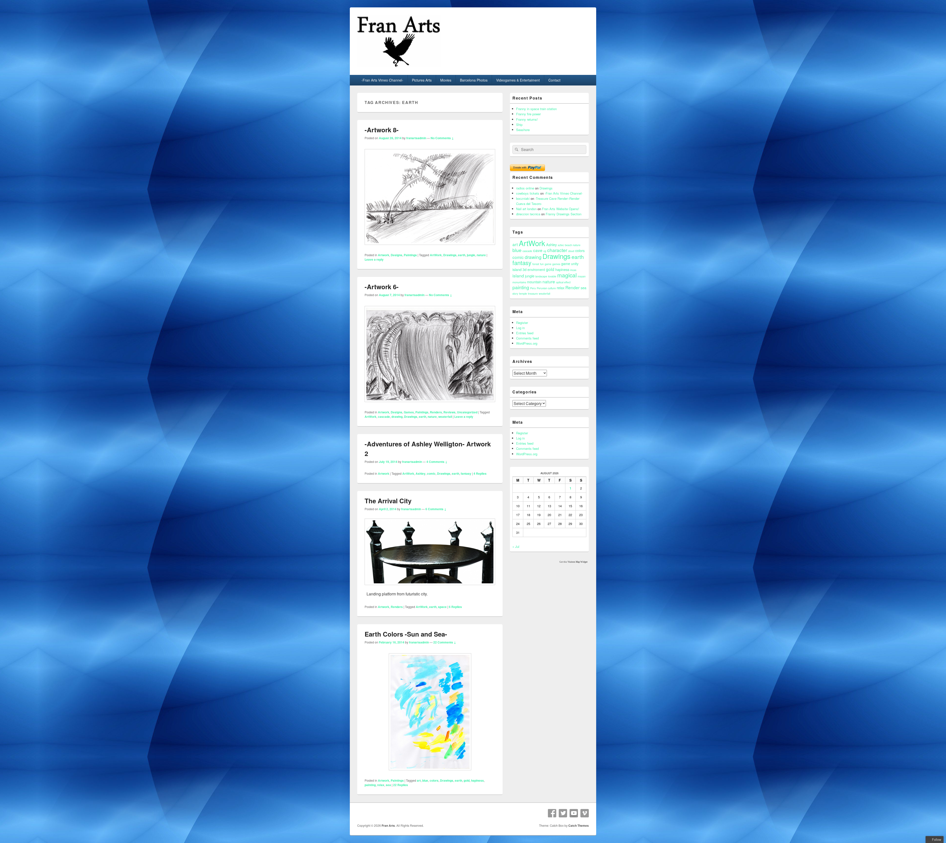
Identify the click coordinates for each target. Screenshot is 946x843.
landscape (541, 276)
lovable (552, 276)
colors (434, 780)
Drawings (449, 255)
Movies (445, 80)
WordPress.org (526, 343)
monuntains (519, 282)
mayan (582, 276)
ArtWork (436, 255)
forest (535, 264)
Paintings (410, 255)
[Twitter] (563, 813)
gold (467, 780)
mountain (534, 281)
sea (388, 785)
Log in (520, 327)
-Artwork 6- (382, 286)
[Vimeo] (584, 813)
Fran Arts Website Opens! (560, 208)
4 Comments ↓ (436, 461)
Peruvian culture (546, 288)
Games (409, 412)
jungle (471, 255)
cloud (571, 251)
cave (537, 250)
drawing (397, 416)
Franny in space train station (536, 108)
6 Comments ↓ (435, 509)
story (515, 293)
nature (481, 255)
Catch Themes (578, 825)
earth (461, 255)
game (548, 264)
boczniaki (523, 198)
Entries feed (524, 333)
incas (573, 270)
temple (523, 293)
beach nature (572, 245)
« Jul (515, 546)
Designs (396, 255)
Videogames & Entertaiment (518, 80)
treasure (533, 293)
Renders (436, 412)
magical (567, 275)
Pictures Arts (422, 80)
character (557, 250)
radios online (525, 188)
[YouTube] (574, 813)
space (442, 607)
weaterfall (445, 416)
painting (370, 785)
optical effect (563, 282)
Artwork (383, 255)
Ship (519, 124)
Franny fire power (528, 114)
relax (380, 785)
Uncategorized (467, 412)
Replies (480, 473)
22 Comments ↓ (444, 642)
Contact (554, 80)
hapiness (477, 780)
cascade (384, 416)
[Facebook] (552, 813)
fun (542, 264)
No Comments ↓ (442, 138)
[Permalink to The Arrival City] (430, 587)
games (556, 264)
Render (572, 287)
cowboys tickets (527, 193)
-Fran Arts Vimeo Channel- (382, 80)
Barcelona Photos (474, 80)
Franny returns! (527, 119)
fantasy (466, 473)
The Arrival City (388, 500)
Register (522, 322)
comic (431, 473)
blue (425, 780)
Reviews (449, 412)
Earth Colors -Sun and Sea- (406, 634)
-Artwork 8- (382, 129)
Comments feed (527, 338)
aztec (561, 245)
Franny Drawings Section (563, 214)
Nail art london (526, 208)
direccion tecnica (528, 214)
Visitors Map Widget (578, 562)
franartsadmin (416, 138)
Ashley (420, 473)
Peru (533, 288)
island (518, 275)
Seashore (523, 129)
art (419, 780)
